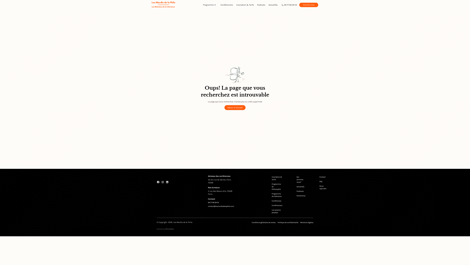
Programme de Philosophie (276, 186)
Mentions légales (306, 222)
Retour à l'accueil (235, 107)
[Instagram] (162, 182)
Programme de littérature (277, 195)
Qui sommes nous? (300, 179)
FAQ (320, 181)
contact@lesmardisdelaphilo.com (221, 206)
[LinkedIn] (167, 182)
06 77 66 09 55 (290, 5)
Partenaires (301, 196)
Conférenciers (227, 5)
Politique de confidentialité (288, 222)
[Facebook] (158, 182)
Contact (322, 177)
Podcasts (261, 5)
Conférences (276, 201)
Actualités (273, 5)
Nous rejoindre (322, 187)
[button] (210, 4)
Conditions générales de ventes (264, 222)
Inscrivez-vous (309, 5)
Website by (165, 229)
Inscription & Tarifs (245, 5)
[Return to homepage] (163, 4)
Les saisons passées (276, 211)
